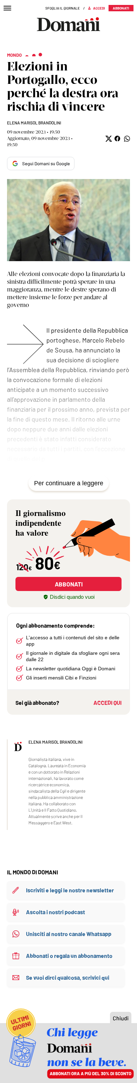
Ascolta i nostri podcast (55, 912)
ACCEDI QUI (107, 702)
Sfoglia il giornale (62, 8)
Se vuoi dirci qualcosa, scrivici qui (67, 977)
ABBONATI (69, 583)
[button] (108, 139)
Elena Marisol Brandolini (34, 122)
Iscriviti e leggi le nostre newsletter (70, 890)
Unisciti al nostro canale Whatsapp (68, 933)
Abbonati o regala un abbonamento (69, 955)
